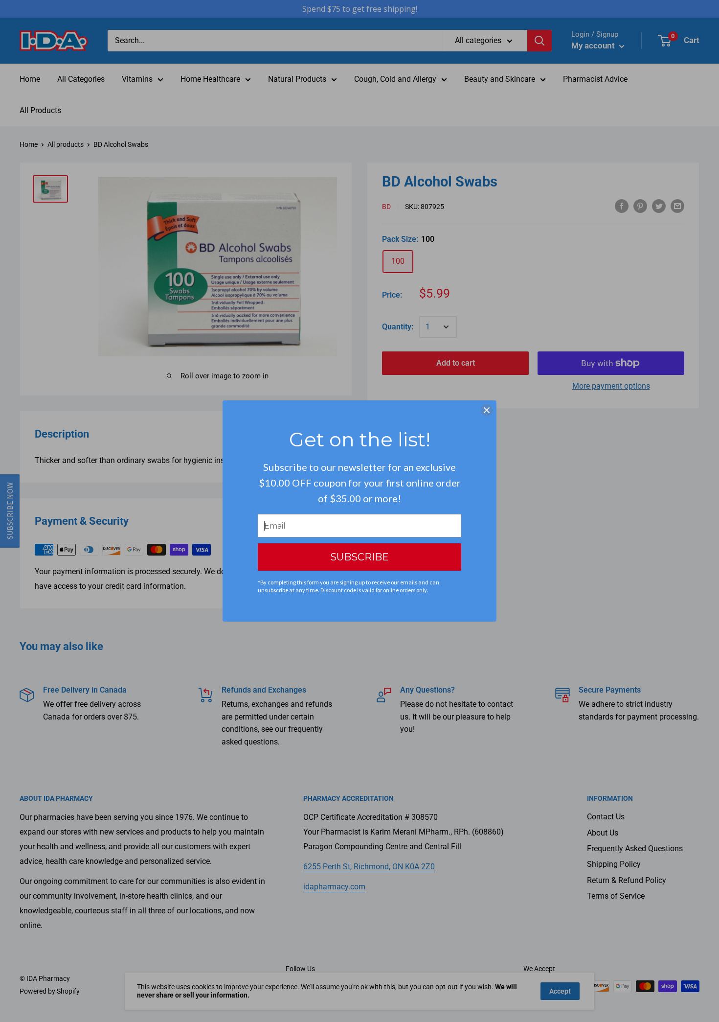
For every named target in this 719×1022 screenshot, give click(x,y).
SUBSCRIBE (359, 557)
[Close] (487, 410)
